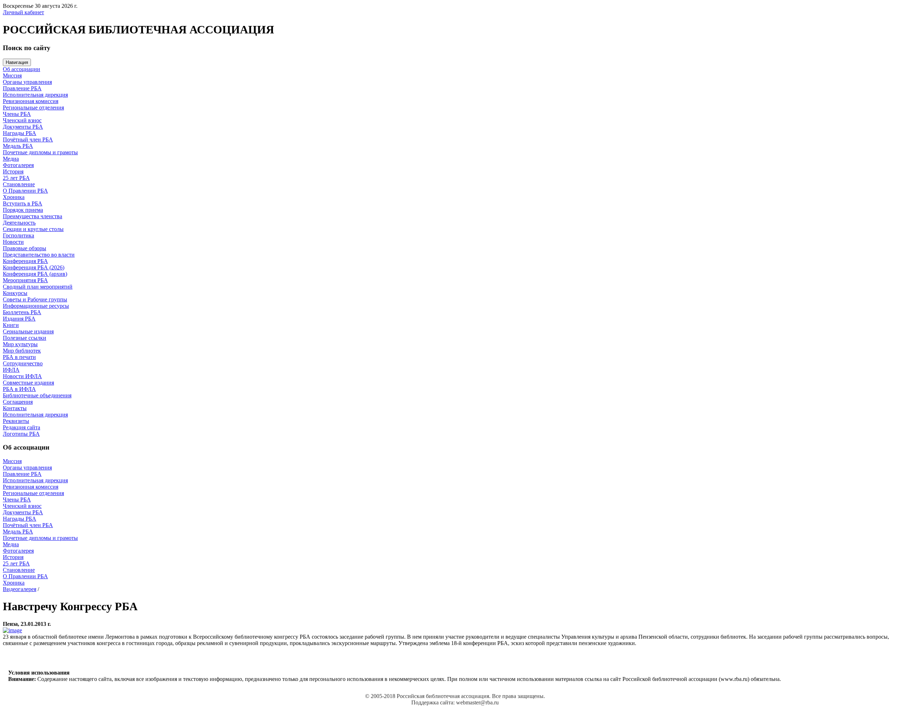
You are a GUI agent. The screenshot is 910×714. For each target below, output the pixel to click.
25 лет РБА (16, 178)
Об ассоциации (21, 69)
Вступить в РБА (22, 203)
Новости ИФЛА (22, 376)
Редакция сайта (21, 427)
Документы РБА (23, 127)
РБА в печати (19, 357)
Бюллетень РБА (22, 312)
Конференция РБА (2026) (33, 267)
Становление (19, 184)
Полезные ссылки (24, 338)
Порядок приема (23, 210)
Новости (13, 242)
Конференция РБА (25, 261)
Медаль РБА (18, 146)
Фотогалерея (18, 165)
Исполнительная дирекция (35, 95)
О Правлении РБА (25, 191)
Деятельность (19, 223)
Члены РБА (17, 114)
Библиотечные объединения (37, 395)
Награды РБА (19, 133)
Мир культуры (20, 344)
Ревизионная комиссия (30, 101)
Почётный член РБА (28, 139)
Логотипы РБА (21, 434)
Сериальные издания (28, 331)
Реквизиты (16, 421)
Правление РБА (22, 88)
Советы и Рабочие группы (35, 299)
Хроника (14, 197)
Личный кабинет (23, 12)
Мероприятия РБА (25, 280)
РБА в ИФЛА (19, 389)
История (13, 171)
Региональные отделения (33, 107)
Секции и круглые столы (33, 229)
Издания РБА (19, 319)
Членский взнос (22, 120)
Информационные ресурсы (36, 306)
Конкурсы (15, 293)
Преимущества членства (32, 216)
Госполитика (18, 235)
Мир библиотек (22, 351)
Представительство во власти (39, 255)
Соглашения (18, 402)
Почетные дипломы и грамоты (40, 152)
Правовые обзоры (24, 248)
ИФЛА (11, 370)
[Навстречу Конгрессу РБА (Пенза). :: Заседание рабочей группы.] (12, 630)
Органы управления (27, 82)
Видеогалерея (19, 589)
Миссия (12, 76)
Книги (11, 325)
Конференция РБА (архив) (35, 274)
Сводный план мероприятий (38, 287)
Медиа (11, 159)
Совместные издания (28, 383)
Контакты (15, 408)
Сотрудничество (23, 363)
